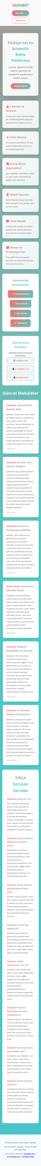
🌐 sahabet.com (20, 360)
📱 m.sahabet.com (20, 369)
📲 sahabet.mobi (20, 377)
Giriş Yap (19, 13)
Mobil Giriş (20, 20)
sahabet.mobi (28, 1156)
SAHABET (20, 5)
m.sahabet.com (13, 1156)
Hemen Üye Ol (20, 86)
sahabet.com (29, 1153)
